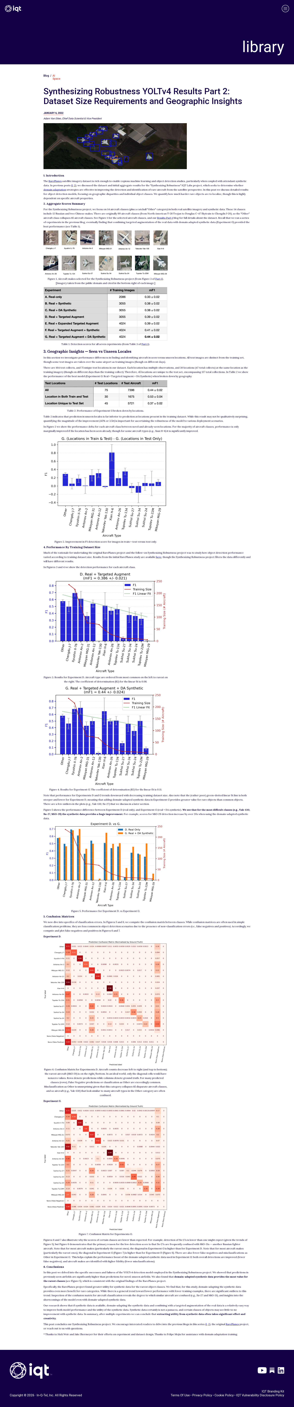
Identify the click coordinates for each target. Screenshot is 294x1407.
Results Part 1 (165, 217)
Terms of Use (180, 1395)
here (158, 557)
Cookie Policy (224, 1395)
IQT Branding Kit (273, 1391)
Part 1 (158, 278)
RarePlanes (55, 181)
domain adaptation (54, 189)
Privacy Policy (202, 1395)
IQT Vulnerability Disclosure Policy (260, 1395)
